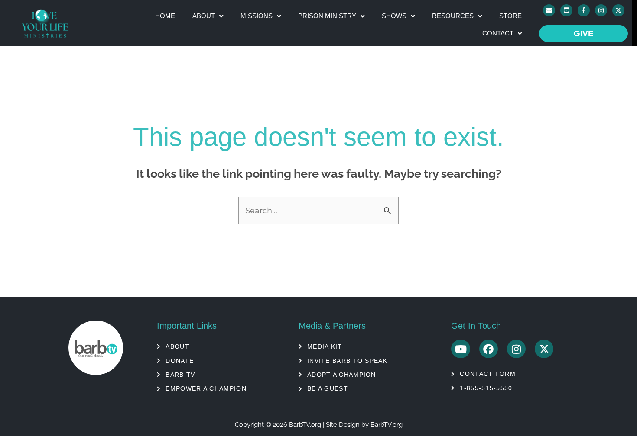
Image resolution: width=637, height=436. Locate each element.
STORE (510, 15)
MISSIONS (256, 15)
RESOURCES (453, 15)
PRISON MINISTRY (327, 15)
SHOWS (394, 15)
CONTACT (498, 33)
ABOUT (203, 15)
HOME (165, 15)
